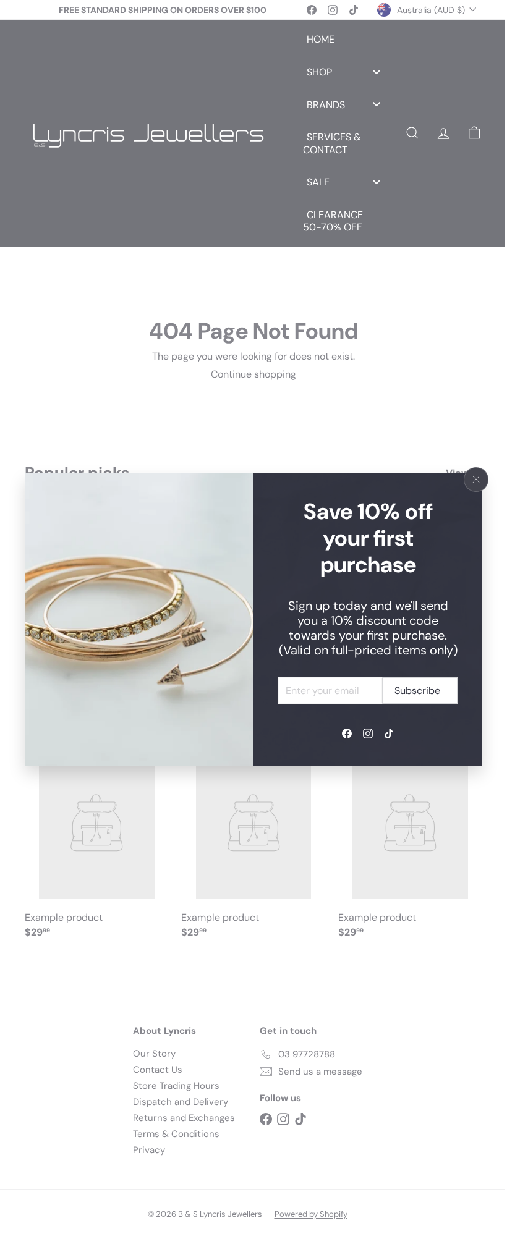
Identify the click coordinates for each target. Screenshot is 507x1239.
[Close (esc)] (476, 479)
